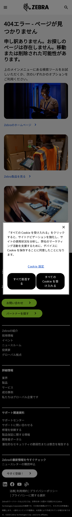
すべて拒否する (21, 281)
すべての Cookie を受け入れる (50, 281)
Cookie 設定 (36, 266)
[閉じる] (63, 227)
